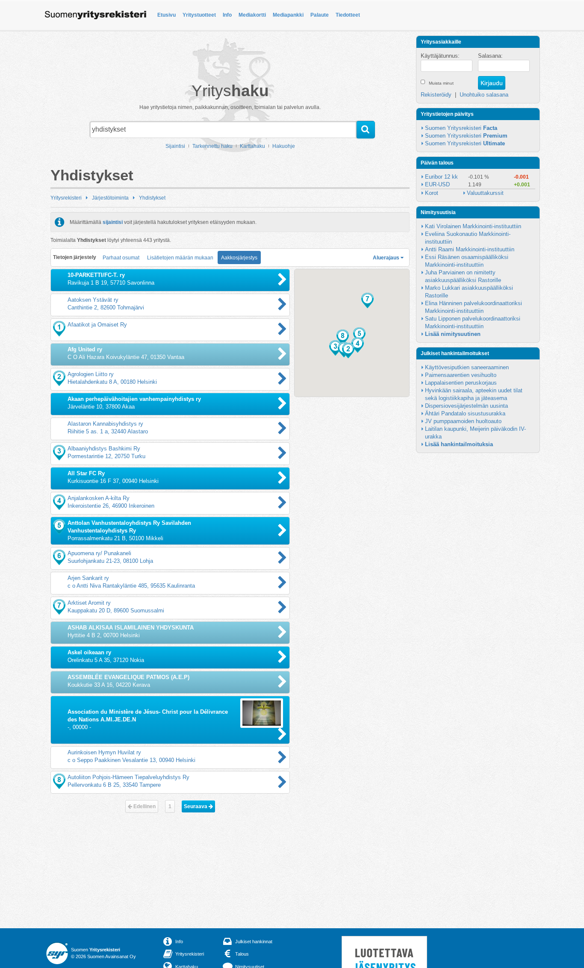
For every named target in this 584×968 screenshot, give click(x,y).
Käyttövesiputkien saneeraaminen (467, 367)
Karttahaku (252, 146)
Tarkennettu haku (212, 146)
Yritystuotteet (199, 15)
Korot (431, 193)
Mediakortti (252, 15)
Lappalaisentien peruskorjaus (461, 383)
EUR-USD (437, 184)
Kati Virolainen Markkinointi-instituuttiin (473, 226)
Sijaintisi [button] (175, 146)
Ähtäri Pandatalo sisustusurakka (465, 413)
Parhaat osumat (121, 258)
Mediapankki (288, 15)
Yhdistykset (152, 198)
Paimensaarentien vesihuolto (460, 375)
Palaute (319, 15)
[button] (348, 350)
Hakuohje (283, 146)
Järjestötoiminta (110, 198)
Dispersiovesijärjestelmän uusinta (466, 406)
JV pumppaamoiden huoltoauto (463, 421)
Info (227, 15)
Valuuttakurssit (485, 193)
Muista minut (441, 83)
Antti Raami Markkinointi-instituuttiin (469, 249)
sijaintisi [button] (113, 222)
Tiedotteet (348, 15)
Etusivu (166, 15)
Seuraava (196, 806)
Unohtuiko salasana (484, 94)
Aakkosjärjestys (239, 258)
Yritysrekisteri (66, 198)
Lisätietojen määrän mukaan (180, 258)
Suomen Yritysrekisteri (461, 128)
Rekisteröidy (436, 94)
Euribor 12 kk (441, 177)
